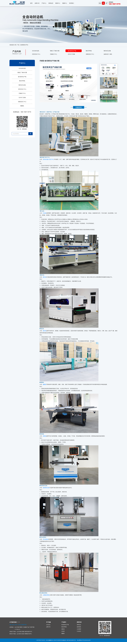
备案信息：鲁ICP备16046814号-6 (69, 640)
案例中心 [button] (57, 3)
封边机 (44, 213)
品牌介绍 (48, 626)
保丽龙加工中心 (90, 54)
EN (100, 3)
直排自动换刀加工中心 (48, 159)
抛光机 (44, 330)
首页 (31, 3)
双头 (44, 539)
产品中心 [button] (44, 3)
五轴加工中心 (53, 54)
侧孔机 (44, 277)
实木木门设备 (71, 54)
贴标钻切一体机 (108, 54)
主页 (15, 44)
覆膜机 (22, 106)
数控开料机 (89, 50)
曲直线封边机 (46, 487)
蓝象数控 (50, 640)
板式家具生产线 (24, 44)
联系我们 (71, 3)
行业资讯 (79, 631)
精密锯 (44, 436)
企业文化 (48, 624)
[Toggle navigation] (103, 3)
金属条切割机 (46, 595)
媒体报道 (79, 626)
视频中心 (64, 3)
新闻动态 (79, 624)
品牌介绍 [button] (37, 3)
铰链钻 (46, 539)
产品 (18, 44)
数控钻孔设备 (107, 50)
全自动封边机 (35, 50)
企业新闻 (79, 629)
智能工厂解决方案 (54, 50)
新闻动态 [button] (51, 3)
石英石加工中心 (36, 54)
